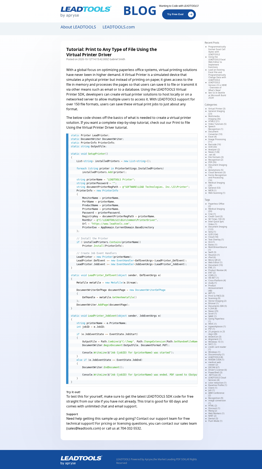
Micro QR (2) (214, 260)
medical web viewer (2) (214, 363)
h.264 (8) (212, 308)
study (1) (212, 282)
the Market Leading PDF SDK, (169, 459)
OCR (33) (212, 146)
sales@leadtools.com (83, 428)
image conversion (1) (217, 402)
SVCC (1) (212, 344)
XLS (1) (211, 242)
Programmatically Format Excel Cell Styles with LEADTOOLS (217, 50)
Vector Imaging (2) (217, 300)
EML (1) (212, 267)
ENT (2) (212, 272)
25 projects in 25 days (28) (216, 333)
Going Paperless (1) (216, 320)
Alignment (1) (214, 339)
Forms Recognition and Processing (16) (217, 178)
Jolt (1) (211, 390)
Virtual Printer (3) (216, 108)
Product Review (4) (217, 270)
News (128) (213, 152)
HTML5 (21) (213, 121)
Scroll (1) (212, 313)
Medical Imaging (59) (216, 210)
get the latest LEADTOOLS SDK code (153, 396)
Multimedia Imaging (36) (214, 117)
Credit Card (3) (215, 216)
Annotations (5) (215, 170)
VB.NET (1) (213, 277)
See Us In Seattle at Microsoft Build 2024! (217, 95)
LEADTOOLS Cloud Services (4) (217, 379)
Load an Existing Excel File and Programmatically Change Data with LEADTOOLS (217, 74)
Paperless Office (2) (216, 205)
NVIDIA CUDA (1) (216, 359)
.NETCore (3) (214, 374)
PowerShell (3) (215, 372)
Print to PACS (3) (216, 295)
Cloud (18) (213, 236)
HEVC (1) (212, 323)
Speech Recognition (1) (215, 127)
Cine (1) (212, 214)
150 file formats (86, 104)
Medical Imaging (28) (216, 184)
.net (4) (211, 154)
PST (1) (211, 328)
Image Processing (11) (217, 140)
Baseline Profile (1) (217, 385)
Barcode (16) (214, 144)
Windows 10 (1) (215, 341)
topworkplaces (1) (217, 326)
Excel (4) (212, 136)
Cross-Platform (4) (217, 280)
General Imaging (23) (216, 112)
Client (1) (212, 387)
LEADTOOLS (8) (215, 357)
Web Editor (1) (215, 262)
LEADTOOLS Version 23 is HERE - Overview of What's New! (217, 86)
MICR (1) (212, 190)
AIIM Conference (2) (216, 394)
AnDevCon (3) (214, 336)
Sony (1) (212, 231)
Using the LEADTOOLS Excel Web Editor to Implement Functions (217, 62)
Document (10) (215, 265)
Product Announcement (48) (215, 288)
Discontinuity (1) (216, 354)
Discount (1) (214, 408)
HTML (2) (212, 405)
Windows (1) (214, 352)
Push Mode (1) (215, 421)
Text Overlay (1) (216, 239)
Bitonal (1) (213, 303)
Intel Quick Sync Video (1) (216, 223)
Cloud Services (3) (217, 172)
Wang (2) (212, 410)
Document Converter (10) (215, 133)
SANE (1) (212, 316)
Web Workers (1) (216, 413)
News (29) (213, 311)
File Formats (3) (216, 157)
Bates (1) (212, 244)
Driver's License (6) (217, 369)
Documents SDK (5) (217, 306)
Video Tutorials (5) (217, 124)
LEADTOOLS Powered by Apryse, (134, 459)
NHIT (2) (212, 415)
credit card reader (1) (217, 348)
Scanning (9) (214, 298)
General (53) (214, 187)
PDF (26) (212, 162)
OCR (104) (213, 234)
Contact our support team (157, 418)
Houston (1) (214, 254)
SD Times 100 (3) (216, 219)
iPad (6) (212, 257)
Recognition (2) (215, 159)
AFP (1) (211, 293)
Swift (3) (212, 252)
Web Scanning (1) (216, 192)
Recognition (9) (215, 398)
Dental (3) (213, 418)
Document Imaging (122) (217, 228)
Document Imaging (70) (217, 166)
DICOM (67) (213, 367)
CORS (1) (212, 275)
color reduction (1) (217, 382)
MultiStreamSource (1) (217, 248)
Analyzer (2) (214, 149)
